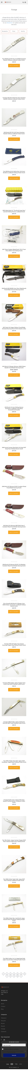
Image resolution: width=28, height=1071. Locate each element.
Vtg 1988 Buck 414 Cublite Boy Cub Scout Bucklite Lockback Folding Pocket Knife (14, 172)
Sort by (23, 31)
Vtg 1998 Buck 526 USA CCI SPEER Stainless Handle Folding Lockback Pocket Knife (14, 59)
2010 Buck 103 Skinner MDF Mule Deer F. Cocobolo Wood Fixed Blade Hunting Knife (14, 526)
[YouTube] (4, 1040)
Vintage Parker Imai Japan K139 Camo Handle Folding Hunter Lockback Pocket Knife (14, 801)
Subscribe (14, 1055)
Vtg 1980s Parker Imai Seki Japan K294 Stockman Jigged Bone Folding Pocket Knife (14, 761)
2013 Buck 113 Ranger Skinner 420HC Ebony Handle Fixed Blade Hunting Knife (14, 367)
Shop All (3, 1020)
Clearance (3, 1018)
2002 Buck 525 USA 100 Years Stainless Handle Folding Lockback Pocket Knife (14, 133)
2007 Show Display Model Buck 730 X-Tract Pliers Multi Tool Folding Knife (14, 250)
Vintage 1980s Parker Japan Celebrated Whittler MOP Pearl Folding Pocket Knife (14, 722)
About (2, 1003)
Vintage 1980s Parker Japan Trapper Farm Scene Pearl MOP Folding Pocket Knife (14, 683)
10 (17, 976)
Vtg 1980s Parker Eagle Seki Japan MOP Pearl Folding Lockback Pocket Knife (14, 879)
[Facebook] (1, 1040)
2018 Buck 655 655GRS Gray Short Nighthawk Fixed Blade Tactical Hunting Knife (14, 289)
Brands (3, 1026)
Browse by (5, 31)
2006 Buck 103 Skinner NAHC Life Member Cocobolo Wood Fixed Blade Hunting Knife (14, 565)
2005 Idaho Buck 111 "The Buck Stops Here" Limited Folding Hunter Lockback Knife (14, 211)
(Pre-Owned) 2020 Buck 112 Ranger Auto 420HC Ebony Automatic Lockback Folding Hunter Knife (14, 605)
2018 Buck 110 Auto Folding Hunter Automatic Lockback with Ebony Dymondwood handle (14, 408)
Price (13, 31)
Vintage (3, 1029)
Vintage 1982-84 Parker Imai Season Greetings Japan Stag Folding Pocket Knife (14, 644)
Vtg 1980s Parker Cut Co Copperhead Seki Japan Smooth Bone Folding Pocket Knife (14, 959)
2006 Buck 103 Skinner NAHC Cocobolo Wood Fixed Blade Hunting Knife (14, 487)
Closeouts (3, 1031)
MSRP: (12, 369)
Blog (2, 1009)
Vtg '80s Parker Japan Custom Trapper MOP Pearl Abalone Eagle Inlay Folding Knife (14, 840)
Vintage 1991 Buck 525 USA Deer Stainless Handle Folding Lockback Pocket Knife (14, 98)
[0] (25, 2)
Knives (3, 1023)
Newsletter (10, 22)
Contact (3, 1006)
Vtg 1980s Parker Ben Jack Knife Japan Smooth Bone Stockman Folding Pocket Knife (14, 919)
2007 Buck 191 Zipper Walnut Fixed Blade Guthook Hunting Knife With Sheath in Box (14, 328)
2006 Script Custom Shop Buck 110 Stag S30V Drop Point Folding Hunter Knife (14, 448)
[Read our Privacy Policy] (25, 1051)
